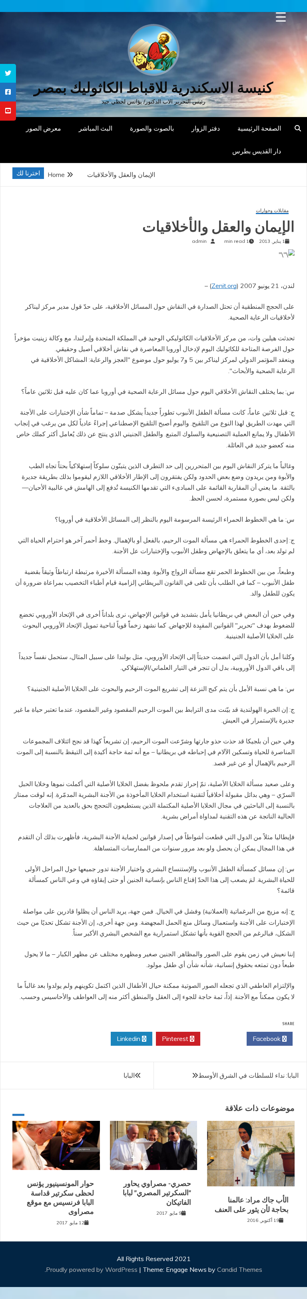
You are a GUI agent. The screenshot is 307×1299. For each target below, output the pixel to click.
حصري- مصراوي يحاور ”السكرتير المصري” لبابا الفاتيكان (157, 1193)
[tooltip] (8, 73)
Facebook (267, 1039)
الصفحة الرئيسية (259, 128)
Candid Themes (239, 1269)
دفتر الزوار (205, 128)
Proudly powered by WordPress (92, 1269)
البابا (129, 1075)
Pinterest (176, 1039)
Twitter (221, 1039)
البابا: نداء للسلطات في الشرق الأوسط (248, 1075)
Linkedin (129, 1039)
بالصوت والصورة (152, 128)
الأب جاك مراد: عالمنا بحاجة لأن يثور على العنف (252, 1204)
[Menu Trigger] (281, 17)
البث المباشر (95, 128)
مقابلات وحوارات (272, 210)
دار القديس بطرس (256, 151)
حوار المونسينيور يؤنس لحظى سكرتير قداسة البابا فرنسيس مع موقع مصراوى (60, 1197)
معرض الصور (43, 128)
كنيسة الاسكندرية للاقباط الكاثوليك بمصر (153, 87)
